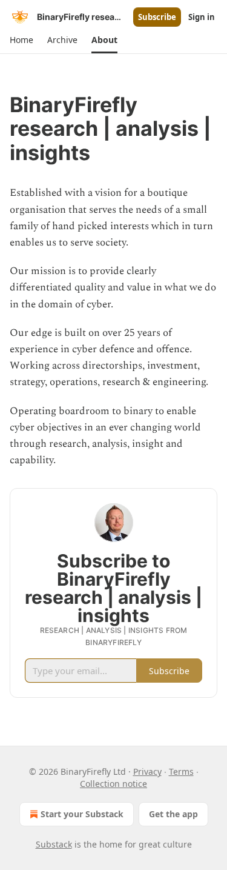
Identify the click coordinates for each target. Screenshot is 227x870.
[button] (21, 40)
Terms (181, 771)
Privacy (147, 771)
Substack (54, 844)
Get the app (173, 814)
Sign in (201, 17)
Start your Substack (82, 814)
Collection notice (113, 783)
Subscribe (157, 17)
